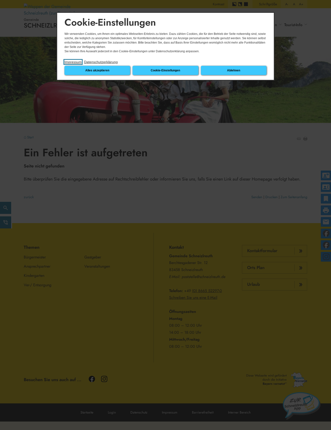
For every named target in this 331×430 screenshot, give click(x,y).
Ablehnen (233, 70)
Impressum (73, 62)
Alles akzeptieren (97, 70)
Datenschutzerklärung (101, 62)
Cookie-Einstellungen (165, 70)
